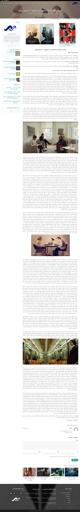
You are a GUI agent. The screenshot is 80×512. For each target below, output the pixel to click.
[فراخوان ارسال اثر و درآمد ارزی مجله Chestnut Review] (18, 80)
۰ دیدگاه (10, 63)
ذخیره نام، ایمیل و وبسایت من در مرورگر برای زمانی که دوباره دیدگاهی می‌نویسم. (62, 456)
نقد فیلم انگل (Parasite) (57, 477)
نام (77, 451)
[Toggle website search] (4, 3)
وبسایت (39, 451)
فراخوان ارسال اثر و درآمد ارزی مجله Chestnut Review (9, 79)
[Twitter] (14, 493)
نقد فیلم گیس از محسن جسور (43, 477)
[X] (11, 46)
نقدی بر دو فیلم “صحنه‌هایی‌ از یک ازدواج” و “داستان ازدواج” (37, 13)
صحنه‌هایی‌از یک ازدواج (65, 57)
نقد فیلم (66, 19)
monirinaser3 (15, 92)
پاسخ (29, 428)
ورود (6, 3)
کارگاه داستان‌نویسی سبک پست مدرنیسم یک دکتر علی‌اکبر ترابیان (49, 498)
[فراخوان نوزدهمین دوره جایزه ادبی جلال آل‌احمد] (18, 68)
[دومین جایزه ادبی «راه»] (18, 74)
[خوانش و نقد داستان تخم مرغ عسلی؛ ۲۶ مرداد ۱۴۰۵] (18, 62)
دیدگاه (76, 440)
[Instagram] (14, 46)
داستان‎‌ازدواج (42, 57)
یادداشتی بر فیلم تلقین (71, 477)
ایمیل (58, 451)
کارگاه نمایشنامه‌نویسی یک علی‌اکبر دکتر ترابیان (49, 494)
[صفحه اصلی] (51, 13)
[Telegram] (9, 46)
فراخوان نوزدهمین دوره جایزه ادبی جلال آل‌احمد (9, 67)
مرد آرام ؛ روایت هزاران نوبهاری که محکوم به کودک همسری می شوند (29, 478)
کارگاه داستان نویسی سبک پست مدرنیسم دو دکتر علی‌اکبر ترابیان (49, 503)
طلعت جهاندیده (15, 101)
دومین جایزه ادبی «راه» (11, 73)
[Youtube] (11, 110)
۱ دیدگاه (61, 19)
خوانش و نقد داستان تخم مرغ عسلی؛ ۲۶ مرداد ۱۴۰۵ (9, 62)
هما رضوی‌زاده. (75, 420)
